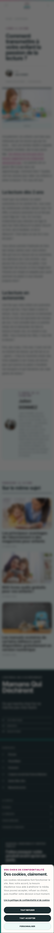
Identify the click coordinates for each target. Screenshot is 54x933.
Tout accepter (27, 918)
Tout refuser (27, 910)
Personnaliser (27, 926)
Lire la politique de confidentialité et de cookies (27, 900)
